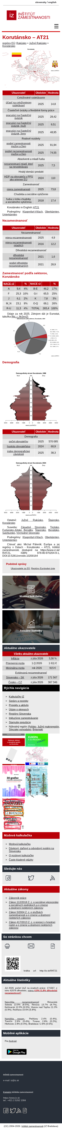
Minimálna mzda (15, 668)
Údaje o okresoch (19, 709)
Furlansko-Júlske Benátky (17, 530)
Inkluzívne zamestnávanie (23, 718)
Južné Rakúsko (38, 43)
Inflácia (15, 658)
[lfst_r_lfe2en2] (19, 316)
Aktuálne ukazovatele (19, 648)
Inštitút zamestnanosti (32, 1126)
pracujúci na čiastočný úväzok (18, 117)
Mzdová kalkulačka (20, 844)
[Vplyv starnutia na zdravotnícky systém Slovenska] (13, 829)
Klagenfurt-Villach (33, 211)
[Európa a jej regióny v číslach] (36, 764)
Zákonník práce (17, 898)
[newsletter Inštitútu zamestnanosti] (54, 946)
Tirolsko (54, 527)
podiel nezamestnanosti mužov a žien (18, 152)
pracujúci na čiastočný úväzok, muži (18, 124)
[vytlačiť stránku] (8, 946)
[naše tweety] (31, 877)
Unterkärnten (9, 214)
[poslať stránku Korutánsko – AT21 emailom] (31, 946)
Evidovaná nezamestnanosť (31, 672)
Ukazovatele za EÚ (20, 568)
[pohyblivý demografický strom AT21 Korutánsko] (31, 515)
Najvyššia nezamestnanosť (22, 1002)
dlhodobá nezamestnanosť (18, 256)
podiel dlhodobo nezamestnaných (18, 264)
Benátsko (53, 530)
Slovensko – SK (15, 677)
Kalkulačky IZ (16, 696)
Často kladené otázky (21, 859)
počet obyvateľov (18, 441)
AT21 (36, 207)
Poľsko (32, 726)
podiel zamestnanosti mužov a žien (19, 145)
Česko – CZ (15, 682)
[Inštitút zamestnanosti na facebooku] (9, 877)
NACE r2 (8, 283)
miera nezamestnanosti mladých (18, 244)
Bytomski (38, 729)
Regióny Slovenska (20, 713)
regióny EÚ (8, 43)
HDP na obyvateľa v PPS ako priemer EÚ (18, 178)
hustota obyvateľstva (18, 446)
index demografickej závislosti (18, 453)
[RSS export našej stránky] (53, 877)
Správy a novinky (18, 701)
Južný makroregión (48, 726)
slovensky (40, 2)
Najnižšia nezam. (15, 1018)
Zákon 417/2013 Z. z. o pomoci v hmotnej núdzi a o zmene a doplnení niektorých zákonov (32, 925)
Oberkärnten (52, 211)
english (52, 2)
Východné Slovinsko (28, 533)
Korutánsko (8, 46)
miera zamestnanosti (18, 189)
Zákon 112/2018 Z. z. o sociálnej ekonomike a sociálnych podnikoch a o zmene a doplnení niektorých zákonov (34, 905)
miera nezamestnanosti (18, 237)
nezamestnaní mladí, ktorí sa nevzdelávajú (18, 165)
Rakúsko (21, 43)
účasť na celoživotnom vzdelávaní (18, 104)
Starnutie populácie (20, 722)
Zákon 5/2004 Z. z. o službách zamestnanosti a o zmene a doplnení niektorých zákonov (29, 915)
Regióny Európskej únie (43, 568)
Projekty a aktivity (19, 705)
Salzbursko (8, 533)
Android (13, 1041)
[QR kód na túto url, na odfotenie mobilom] (13, 970)
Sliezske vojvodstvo (20, 729)
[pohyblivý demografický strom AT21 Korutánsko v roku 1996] (31, 426)
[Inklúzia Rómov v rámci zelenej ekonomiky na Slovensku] (37, 796)
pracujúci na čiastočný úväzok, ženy (18, 132)
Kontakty (7, 1092)
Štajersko (53, 520)
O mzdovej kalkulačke (21, 855)
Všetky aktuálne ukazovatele (31, 653)
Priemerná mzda (15, 663)
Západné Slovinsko (33, 527)
